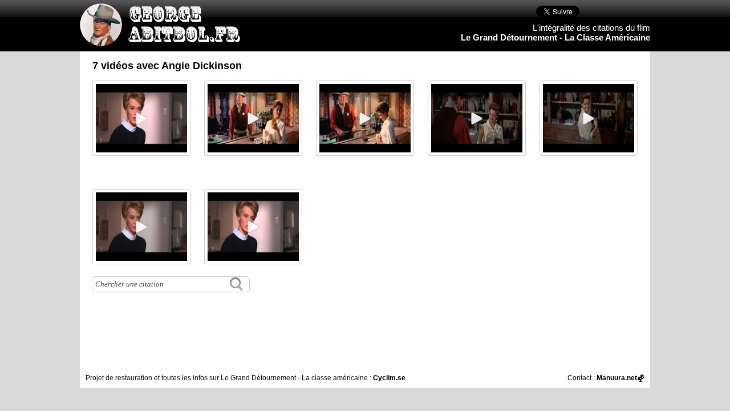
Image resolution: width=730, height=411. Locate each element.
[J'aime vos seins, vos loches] (365, 118)
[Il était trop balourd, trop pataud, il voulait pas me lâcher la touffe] (253, 227)
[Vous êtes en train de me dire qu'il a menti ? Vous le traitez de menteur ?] (141, 227)
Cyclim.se (389, 378)
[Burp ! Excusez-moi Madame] (588, 118)
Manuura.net (617, 378)
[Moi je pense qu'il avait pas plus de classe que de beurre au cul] (141, 118)
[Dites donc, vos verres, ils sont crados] (476, 118)
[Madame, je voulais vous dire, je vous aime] (253, 118)
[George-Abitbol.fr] (164, 40)
